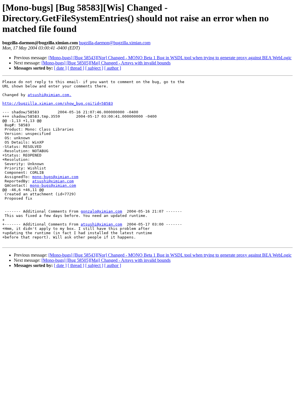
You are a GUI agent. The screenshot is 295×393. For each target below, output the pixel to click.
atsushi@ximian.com (53, 181)
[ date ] (60, 68)
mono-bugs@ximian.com (55, 177)
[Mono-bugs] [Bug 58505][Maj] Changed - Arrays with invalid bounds (106, 62)
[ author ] (112, 68)
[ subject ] (94, 68)
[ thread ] (76, 68)
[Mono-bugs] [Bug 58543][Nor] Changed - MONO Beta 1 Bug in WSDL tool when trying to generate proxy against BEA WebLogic (170, 57)
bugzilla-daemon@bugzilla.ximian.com (114, 42)
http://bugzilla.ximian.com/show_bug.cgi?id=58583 (57, 103)
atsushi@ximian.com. (49, 95)
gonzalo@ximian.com (101, 211)
